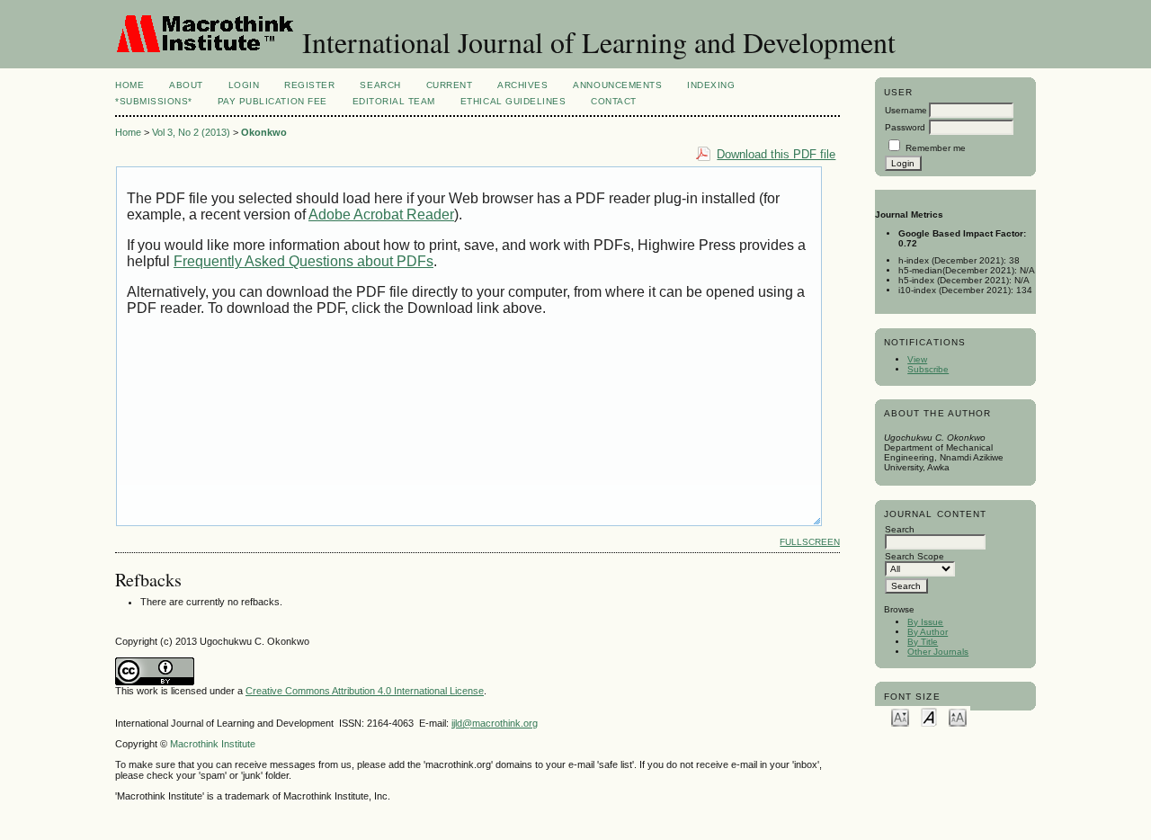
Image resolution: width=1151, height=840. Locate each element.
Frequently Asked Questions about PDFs (303, 261)
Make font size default (929, 716)
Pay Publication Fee (272, 101)
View (917, 359)
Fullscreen (810, 542)
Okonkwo (264, 132)
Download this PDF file (776, 154)
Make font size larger (958, 716)
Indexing (711, 85)
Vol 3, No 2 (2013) (191, 132)
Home (129, 85)
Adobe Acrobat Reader (381, 214)
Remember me (936, 148)
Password (905, 127)
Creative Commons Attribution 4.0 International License (364, 690)
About (186, 85)
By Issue (925, 622)
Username (906, 110)
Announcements (617, 85)
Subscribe (928, 369)
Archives (522, 85)
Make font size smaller (900, 716)
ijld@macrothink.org (494, 723)
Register (309, 85)
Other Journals (937, 652)
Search (380, 85)
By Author (927, 632)
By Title (922, 642)
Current (449, 85)
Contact (614, 101)
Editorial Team (393, 101)
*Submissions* (153, 101)
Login (244, 85)
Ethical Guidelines (513, 101)
